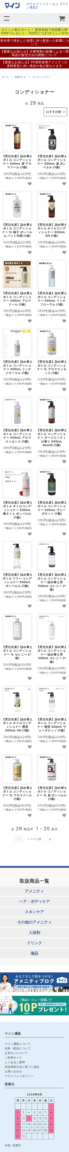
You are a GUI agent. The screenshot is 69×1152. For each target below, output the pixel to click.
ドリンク (34, 943)
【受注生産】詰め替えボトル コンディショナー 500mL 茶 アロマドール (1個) (17, 161)
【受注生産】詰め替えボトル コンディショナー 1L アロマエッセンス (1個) (51, 367)
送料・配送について (18, 1048)
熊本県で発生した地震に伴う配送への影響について (34, 42)
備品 (34, 953)
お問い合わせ (13, 1071)
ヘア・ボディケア (34, 901)
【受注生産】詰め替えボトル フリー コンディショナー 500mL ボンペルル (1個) (17, 580)
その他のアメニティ (34, 922)
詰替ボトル (20, 77)
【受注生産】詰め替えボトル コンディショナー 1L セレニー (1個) (17, 652)
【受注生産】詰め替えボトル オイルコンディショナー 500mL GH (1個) (51, 230)
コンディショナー (41, 77)
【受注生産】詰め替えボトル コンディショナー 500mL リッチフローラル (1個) (51, 298)
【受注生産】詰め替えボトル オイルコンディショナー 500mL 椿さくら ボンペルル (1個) (17, 510)
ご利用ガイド (13, 1057)
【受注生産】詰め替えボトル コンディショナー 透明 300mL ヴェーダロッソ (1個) (51, 724)
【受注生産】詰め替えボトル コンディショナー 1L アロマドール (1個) (17, 793)
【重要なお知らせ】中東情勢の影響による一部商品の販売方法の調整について (34, 53)
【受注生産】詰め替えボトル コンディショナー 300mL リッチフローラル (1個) (17, 367)
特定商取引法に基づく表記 (22, 1066)
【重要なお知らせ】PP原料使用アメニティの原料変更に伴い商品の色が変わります (35, 64)
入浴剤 (34, 932)
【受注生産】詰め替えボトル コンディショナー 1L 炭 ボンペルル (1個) (51, 793)
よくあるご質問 (15, 1062)
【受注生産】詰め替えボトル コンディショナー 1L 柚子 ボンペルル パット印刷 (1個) (17, 230)
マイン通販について (18, 1043)
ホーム (5, 77)
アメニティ (34, 891)
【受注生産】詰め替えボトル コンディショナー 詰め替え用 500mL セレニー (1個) (51, 582)
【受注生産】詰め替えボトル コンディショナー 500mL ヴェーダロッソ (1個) (51, 508)
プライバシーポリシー (19, 1076)
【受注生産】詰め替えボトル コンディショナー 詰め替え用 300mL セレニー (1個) (51, 654)
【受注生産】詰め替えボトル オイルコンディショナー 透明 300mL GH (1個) (17, 724)
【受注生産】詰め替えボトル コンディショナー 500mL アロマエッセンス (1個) (17, 435)
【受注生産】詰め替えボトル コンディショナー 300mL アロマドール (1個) (17, 298)
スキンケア (34, 912)
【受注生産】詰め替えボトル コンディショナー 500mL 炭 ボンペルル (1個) (51, 161)
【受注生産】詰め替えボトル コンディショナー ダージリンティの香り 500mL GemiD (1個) (51, 437)
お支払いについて (16, 1053)
